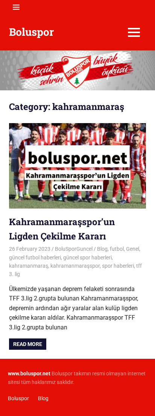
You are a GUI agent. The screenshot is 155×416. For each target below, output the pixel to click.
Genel (132, 249)
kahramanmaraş (28, 266)
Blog (102, 249)
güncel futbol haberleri (35, 257)
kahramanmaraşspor (75, 266)
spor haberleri (118, 266)
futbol (117, 249)
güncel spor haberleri (87, 257)
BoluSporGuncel (74, 249)
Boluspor (31, 32)
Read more (27, 344)
